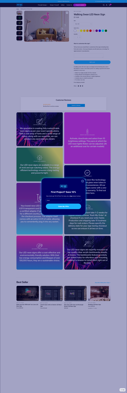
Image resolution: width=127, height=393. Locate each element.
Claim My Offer (63, 206)
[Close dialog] (83, 181)
